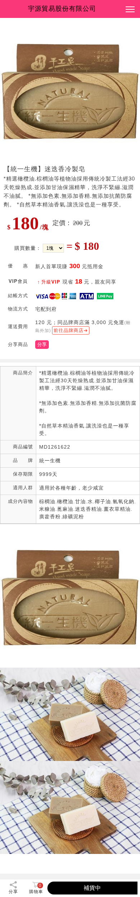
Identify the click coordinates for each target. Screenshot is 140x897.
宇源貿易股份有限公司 (62, 8)
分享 (42, 344)
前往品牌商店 (68, 330)
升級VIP (50, 282)
